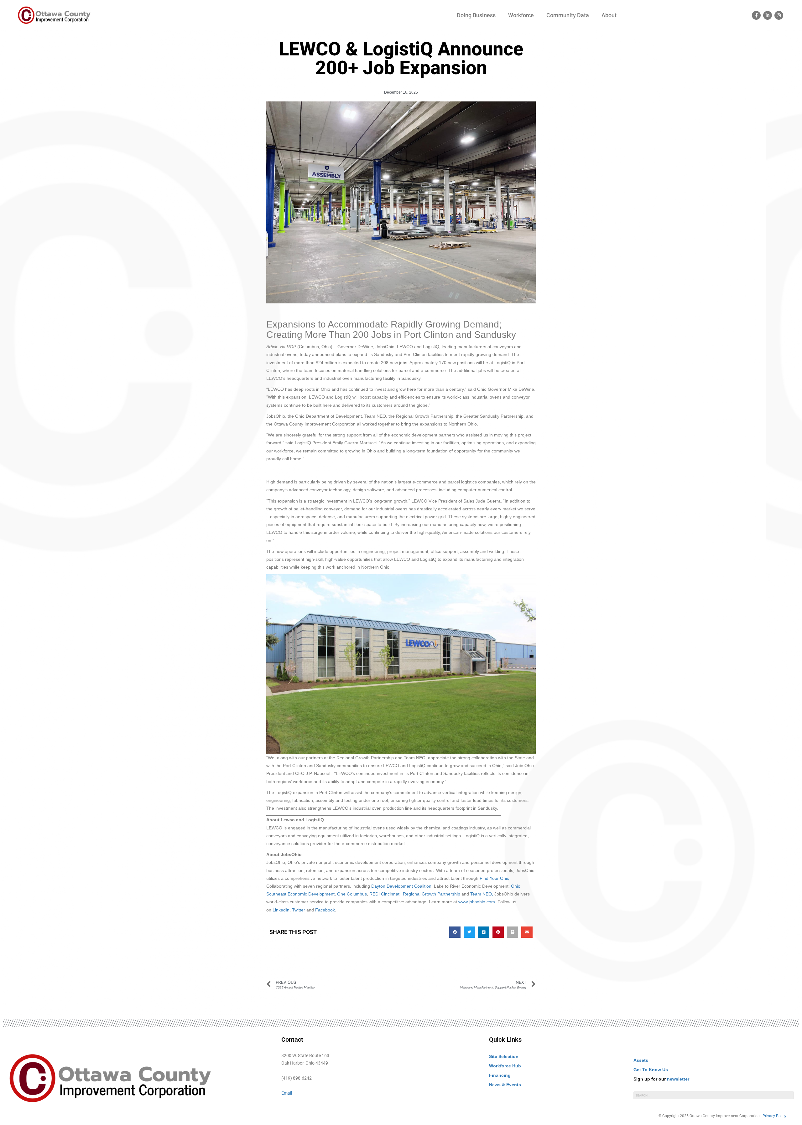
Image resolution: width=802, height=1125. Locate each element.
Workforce (521, 15)
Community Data (567, 15)
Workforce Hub (505, 1065)
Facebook (325, 909)
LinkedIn (281, 909)
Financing (500, 1075)
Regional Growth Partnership (431, 893)
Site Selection (503, 1056)
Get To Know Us (650, 1069)
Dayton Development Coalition (401, 886)
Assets (640, 1060)
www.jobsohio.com (476, 901)
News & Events (505, 1084)
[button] (455, 932)
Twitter (298, 909)
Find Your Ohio (494, 878)
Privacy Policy (774, 1116)
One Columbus (352, 893)
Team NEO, (481, 893)
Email (286, 1093)
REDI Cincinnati (384, 893)
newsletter (678, 1078)
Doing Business (476, 15)
